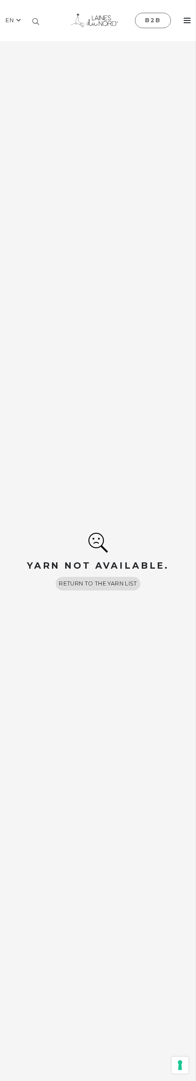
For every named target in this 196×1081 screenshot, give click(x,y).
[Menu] (187, 20)
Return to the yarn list (98, 583)
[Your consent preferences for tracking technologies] (180, 1065)
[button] (13, 20)
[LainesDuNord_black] (94, 20)
